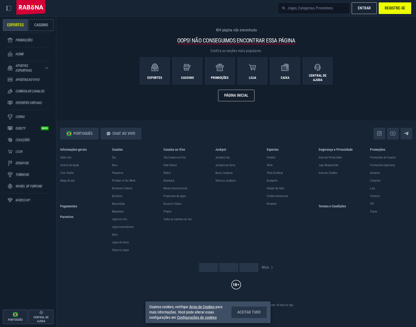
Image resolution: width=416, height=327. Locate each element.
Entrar (364, 8)
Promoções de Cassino (383, 157)
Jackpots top (222, 157)
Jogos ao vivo (119, 219)
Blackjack (168, 180)
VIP (372, 203)
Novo (114, 165)
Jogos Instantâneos (123, 227)
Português (82, 133)
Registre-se (395, 8)
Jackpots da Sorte (225, 165)
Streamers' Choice (122, 188)
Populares (117, 173)
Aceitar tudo (249, 312)
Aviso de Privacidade (330, 157)
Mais (265, 267)
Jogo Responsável (328, 165)
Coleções (375, 180)
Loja (372, 188)
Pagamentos (68, 206)
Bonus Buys (118, 203)
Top (114, 157)
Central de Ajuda (69, 165)
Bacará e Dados (172, 203)
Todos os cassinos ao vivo (177, 219)
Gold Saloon (170, 165)
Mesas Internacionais (175, 188)
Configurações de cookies (197, 317)
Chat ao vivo (123, 133)
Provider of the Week (123, 180)
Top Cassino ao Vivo (174, 157)
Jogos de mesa (120, 242)
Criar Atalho (67, 173)
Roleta (167, 173)
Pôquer (167, 211)
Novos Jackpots (224, 173)
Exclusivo (117, 196)
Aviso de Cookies (327, 173)
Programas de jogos (174, 196)
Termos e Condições (332, 206)
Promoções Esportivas (382, 165)
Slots (114, 234)
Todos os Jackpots (225, 180)
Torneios (374, 196)
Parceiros (66, 217)
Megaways (118, 211)
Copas (373, 211)
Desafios (375, 173)
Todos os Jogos (120, 250)
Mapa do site (67, 180)
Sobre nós (65, 157)
